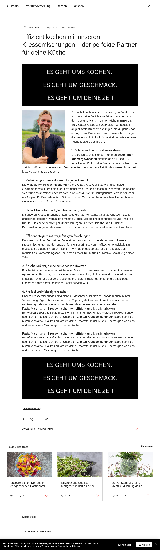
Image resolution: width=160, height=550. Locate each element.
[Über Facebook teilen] (23, 419)
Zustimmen (144, 544)
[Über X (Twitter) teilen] (31, 419)
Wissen (79, 6)
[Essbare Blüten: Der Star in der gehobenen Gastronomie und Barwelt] (29, 464)
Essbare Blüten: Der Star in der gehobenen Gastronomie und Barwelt (28, 484)
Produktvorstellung (38, 6)
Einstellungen (125, 544)
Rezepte (62, 6)
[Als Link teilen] (46, 419)
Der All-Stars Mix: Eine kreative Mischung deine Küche (127, 484)
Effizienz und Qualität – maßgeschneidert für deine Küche (78, 484)
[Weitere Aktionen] (136, 27)
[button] (149, 6)
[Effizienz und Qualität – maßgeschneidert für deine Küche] (80, 464)
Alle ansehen (147, 446)
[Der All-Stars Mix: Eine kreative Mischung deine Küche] (130, 464)
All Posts (13, 6)
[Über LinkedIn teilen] (39, 419)
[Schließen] (156, 545)
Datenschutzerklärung (69, 546)
